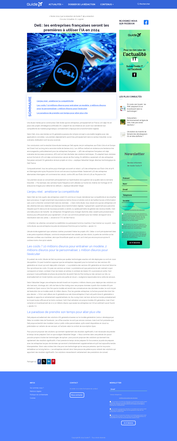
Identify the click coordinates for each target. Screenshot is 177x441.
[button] (62, 4)
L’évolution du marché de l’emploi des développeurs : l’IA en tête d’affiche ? (137, 134)
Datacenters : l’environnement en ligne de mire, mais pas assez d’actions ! (137, 121)
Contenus (106, 4)
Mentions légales (35, 391)
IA (76, 19)
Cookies (32, 398)
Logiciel (80, 19)
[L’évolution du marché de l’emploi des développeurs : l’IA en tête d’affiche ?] (122, 134)
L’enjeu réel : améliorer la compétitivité (55, 101)
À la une (63, 19)
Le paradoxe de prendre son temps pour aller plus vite (62, 113)
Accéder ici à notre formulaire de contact (84, 389)
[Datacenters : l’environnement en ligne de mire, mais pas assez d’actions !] (122, 121)
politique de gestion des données (135, 210)
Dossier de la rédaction (81, 4)
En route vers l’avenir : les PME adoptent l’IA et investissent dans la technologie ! (136, 107)
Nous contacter (77, 395)
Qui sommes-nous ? (37, 388)
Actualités (55, 4)
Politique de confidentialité (39, 394)
